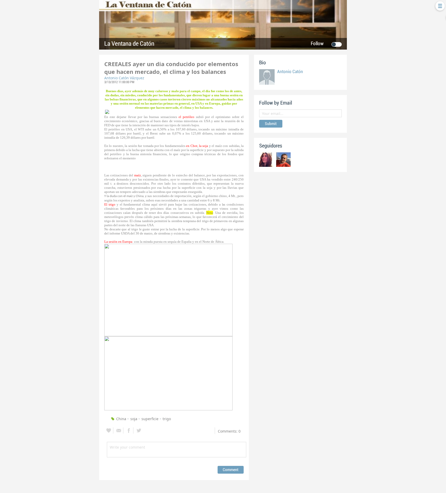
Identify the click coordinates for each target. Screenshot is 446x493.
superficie (149, 418)
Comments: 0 (229, 431)
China (121, 418)
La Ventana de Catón (129, 44)
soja (133, 418)
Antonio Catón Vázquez (124, 77)
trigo (167, 418)
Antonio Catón (290, 71)
